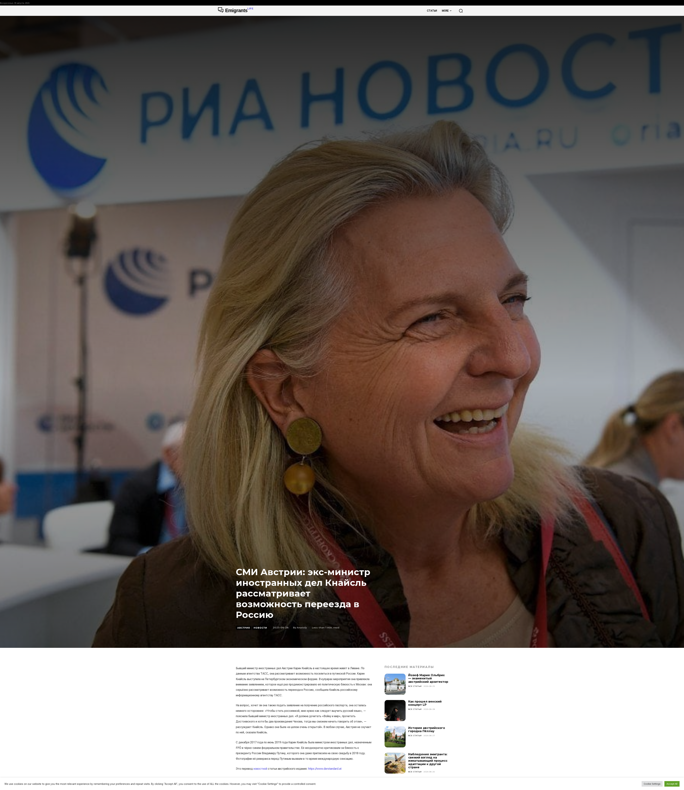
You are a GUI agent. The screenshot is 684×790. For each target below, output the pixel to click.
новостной (260, 768)
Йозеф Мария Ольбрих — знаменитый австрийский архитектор (428, 678)
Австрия (243, 627)
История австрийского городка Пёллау (426, 729)
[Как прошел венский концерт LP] (395, 710)
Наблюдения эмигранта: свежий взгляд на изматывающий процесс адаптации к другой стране (427, 761)
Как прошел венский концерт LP (425, 703)
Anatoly (302, 627)
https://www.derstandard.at (324, 768)
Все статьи (415, 686)
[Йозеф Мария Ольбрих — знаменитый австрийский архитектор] (395, 684)
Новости (260, 627)
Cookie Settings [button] (652, 784)
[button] (461, 11)
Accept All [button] (672, 784)
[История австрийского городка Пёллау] (395, 736)
